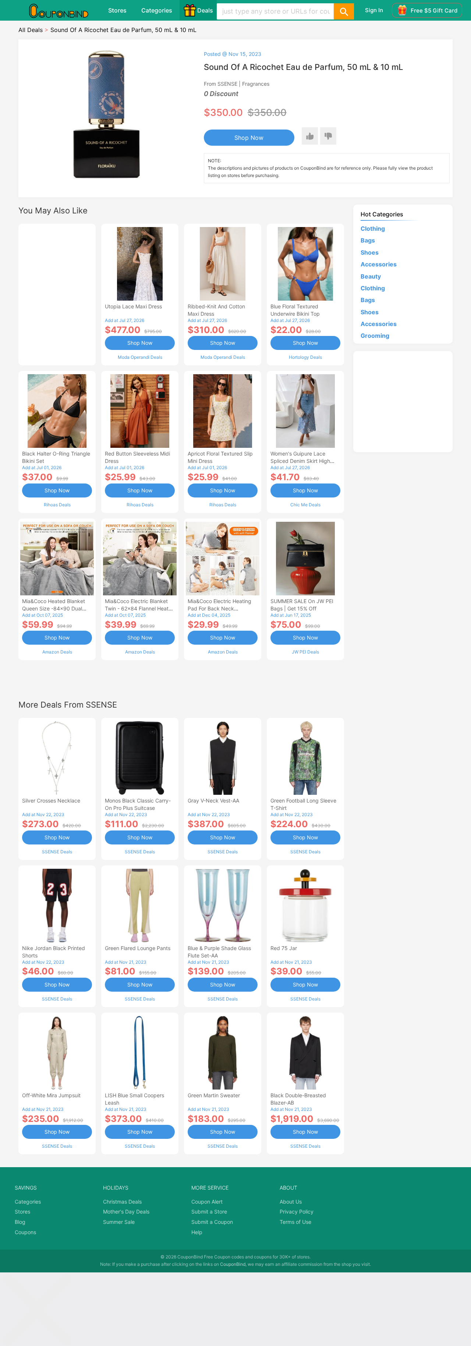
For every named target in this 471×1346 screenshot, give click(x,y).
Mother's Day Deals (126, 1211)
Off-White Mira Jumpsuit (51, 1095)
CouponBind (232, 1264)
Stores (117, 10)
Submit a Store (209, 1211)
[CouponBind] (64, 10)
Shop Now (248, 137)
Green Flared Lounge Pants (137, 948)
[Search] (343, 11)
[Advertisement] (57, 293)
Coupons (25, 1232)
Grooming (375, 335)
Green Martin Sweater (214, 1095)
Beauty (371, 276)
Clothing (373, 228)
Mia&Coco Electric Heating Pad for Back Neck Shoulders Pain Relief (219, 608)
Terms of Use (295, 1222)
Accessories (379, 264)
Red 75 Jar (283, 948)
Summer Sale (119, 1222)
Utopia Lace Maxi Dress (133, 306)
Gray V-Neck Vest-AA (213, 800)
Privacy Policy (297, 1211)
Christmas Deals (122, 1201)
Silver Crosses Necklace (51, 800)
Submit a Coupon (212, 1222)
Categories (156, 10)
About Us (291, 1201)
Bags (368, 240)
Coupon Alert (207, 1201)
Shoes (370, 252)
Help (196, 1232)
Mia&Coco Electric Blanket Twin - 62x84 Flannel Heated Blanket (140, 608)
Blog (20, 1222)
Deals (205, 10)
